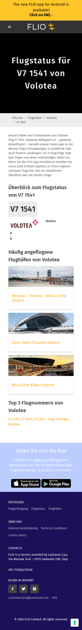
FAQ (54, 598)
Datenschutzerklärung (23, 528)
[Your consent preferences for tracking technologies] (75, 623)
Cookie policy (17, 535)
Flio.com (17, 118)
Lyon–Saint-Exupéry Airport (36, 342)
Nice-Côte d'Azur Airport (33, 385)
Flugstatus (35, 118)
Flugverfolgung (18, 509)
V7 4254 (39, 419)
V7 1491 (13, 419)
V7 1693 (26, 419)
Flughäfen (55, 509)
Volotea (51, 118)
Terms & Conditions (54, 528)
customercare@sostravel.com (28, 598)
